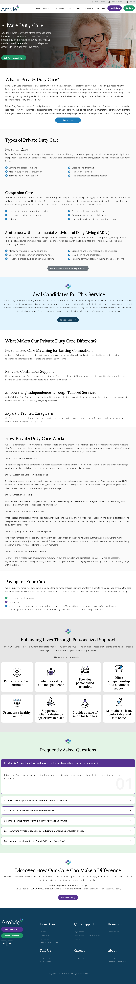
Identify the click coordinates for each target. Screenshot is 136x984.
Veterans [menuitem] (43, 932)
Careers (132, 2)
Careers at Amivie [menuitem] (80, 958)
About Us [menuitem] (111, 958)
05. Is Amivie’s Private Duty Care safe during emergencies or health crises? (44, 830)
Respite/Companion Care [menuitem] (49, 942)
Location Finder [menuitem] (45, 958)
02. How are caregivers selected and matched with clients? (35, 800)
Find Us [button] (79, 8)
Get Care (129, 8)
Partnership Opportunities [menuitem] (117, 962)
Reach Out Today (68, 897)
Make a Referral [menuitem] (45, 962)
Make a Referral (117, 2)
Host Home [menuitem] (78, 939)
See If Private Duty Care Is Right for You (68, 268)
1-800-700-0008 (36, 888)
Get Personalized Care (14, 58)
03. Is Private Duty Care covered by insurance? (29, 810)
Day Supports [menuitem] (79, 932)
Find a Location (99, 2)
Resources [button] (89, 8)
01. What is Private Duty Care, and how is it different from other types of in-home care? (51, 762)
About (38, 8)
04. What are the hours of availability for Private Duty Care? (36, 820)
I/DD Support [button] (60, 8)
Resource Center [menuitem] (114, 932)
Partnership (100, 8)
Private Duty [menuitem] (44, 935)
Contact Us (68, 120)
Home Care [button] (47, 8)
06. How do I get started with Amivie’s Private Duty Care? (35, 840)
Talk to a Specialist (68, 320)
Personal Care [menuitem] (45, 939)
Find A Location (12, 929)
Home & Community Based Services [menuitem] (87, 935)
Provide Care (115, 8)
